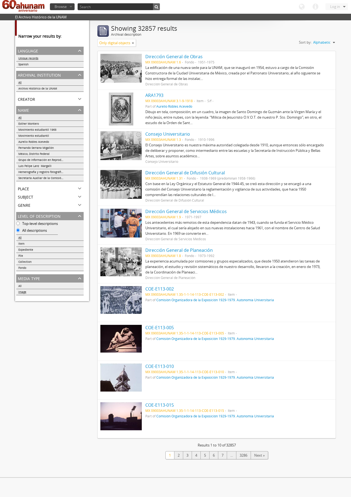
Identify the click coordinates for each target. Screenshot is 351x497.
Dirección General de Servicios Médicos (186, 211)
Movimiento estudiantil (33, 136)
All (20, 82)
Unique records (28, 58)
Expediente (25, 250)
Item (21, 243)
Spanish (23, 64)
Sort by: (305, 42)
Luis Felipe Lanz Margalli (35, 166)
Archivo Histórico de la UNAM (37, 88)
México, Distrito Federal (34, 154)
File (20, 256)
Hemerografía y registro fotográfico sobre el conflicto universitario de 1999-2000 (51, 172)
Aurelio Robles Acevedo (33, 142)
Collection (25, 262)
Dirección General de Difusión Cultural (185, 173)
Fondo (22, 268)
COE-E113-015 (159, 405)
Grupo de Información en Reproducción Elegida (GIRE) (51, 160)
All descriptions (34, 230)
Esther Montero (28, 123)
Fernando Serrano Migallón (36, 148)
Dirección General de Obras (174, 57)
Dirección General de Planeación (179, 250)
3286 (243, 455)
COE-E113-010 (159, 366)
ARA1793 (154, 95)
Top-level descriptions (39, 223)
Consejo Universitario (167, 134)
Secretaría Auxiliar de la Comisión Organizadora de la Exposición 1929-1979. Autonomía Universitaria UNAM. (51, 178)
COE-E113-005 (159, 328)
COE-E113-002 (159, 289)
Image (22, 292)
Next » (259, 455)
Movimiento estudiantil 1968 (37, 130)
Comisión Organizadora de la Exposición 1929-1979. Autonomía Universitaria (215, 300)
